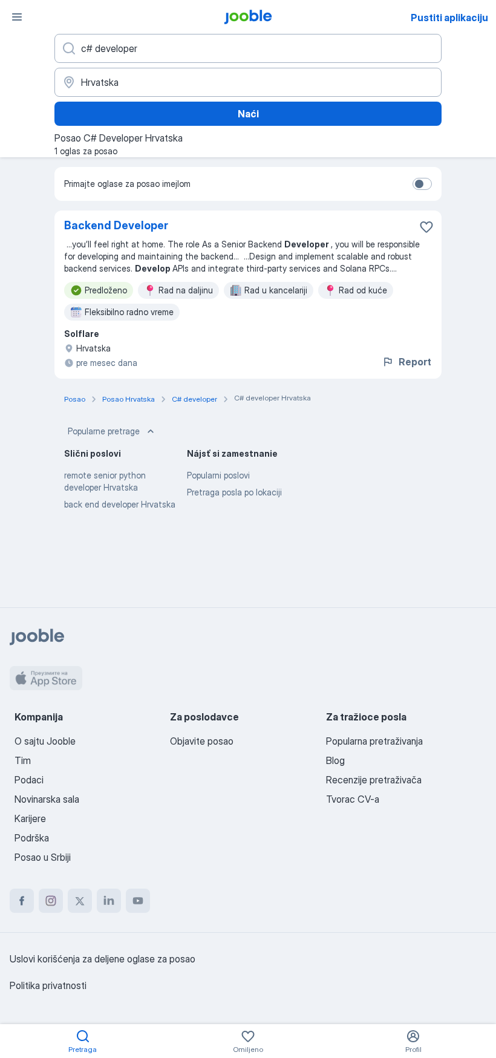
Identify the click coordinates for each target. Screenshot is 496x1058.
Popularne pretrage (104, 431)
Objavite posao (201, 741)
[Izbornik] (17, 17)
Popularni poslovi (218, 475)
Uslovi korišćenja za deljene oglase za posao (102, 959)
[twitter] (80, 901)
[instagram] (51, 901)
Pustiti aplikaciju (449, 17)
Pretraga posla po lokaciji (234, 492)
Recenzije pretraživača (374, 780)
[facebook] (22, 901)
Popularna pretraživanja (374, 741)
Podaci (29, 780)
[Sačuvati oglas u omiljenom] (426, 227)
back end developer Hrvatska (119, 504)
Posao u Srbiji (43, 857)
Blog (335, 760)
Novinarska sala (47, 799)
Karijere (30, 818)
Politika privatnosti (48, 985)
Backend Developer (116, 225)
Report (415, 362)
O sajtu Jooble (45, 741)
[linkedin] (109, 901)
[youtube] (138, 901)
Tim (23, 760)
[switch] (422, 184)
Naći (248, 114)
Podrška (32, 838)
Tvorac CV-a (352, 799)
